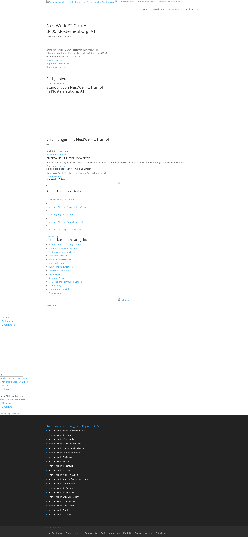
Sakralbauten (55, 274)
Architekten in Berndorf (60, 470)
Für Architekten (73, 533)
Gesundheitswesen (58, 255)
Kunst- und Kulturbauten (61, 266)
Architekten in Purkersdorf (61, 492)
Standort (6, 317)
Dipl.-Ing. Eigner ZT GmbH (61, 214)
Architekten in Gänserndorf (62, 505)
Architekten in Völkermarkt (61, 439)
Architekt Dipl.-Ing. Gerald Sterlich (65, 229)
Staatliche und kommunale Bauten (65, 281)
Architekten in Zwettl (58, 510)
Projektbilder (8, 321)
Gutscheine (161, 533)
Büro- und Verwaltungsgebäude (64, 248)
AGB (103, 533)
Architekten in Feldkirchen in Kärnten (67, 448)
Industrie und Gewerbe (60, 259)
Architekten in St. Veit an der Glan (65, 443)
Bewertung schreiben (56, 67)
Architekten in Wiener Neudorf (63, 474)
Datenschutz (91, 533)
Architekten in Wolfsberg (60, 457)
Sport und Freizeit (57, 278)
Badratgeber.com (143, 533)
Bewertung (7, 406)
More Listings (52, 236)
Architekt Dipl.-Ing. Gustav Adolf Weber (67, 207)
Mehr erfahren (53, 176)
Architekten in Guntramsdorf (62, 483)
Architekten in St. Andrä (60, 435)
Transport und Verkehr (59, 289)
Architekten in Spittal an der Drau (65, 452)
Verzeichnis (158, 9)
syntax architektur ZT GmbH (62, 199)
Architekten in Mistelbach (61, 514)
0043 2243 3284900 (74, 56)
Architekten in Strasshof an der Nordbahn (69, 479)
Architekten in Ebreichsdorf (62, 501)
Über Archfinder (54, 533)
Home (146, 9)
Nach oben (51, 305)
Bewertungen (8, 324)
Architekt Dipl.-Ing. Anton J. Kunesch (66, 222)
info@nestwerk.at (54, 60)
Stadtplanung (55, 285)
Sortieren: (12, 399)
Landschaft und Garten (60, 270)
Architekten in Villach (59, 461)
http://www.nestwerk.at (57, 63)
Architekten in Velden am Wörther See (67, 430)
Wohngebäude (56, 293)
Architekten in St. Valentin (61, 488)
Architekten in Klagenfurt (61, 465)
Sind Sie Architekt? (192, 9)
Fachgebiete (174, 9)
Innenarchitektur (57, 263)
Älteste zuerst (8, 403)
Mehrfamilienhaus (55, 83)
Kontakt (127, 533)
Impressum (114, 533)
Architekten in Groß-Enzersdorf (64, 496)
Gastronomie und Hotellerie (62, 252)
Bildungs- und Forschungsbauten (65, 244)
